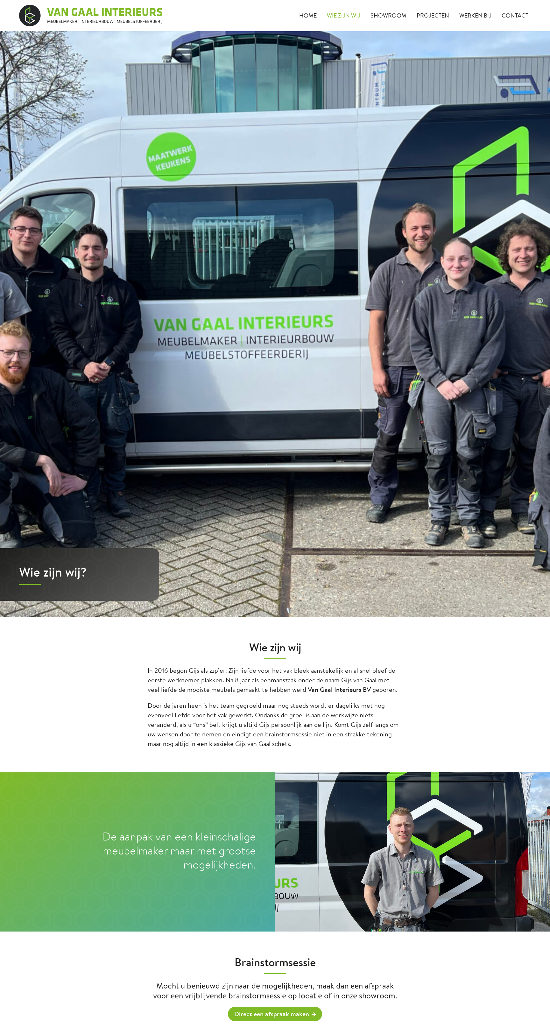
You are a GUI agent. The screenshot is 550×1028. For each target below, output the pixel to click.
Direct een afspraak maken (271, 1014)
